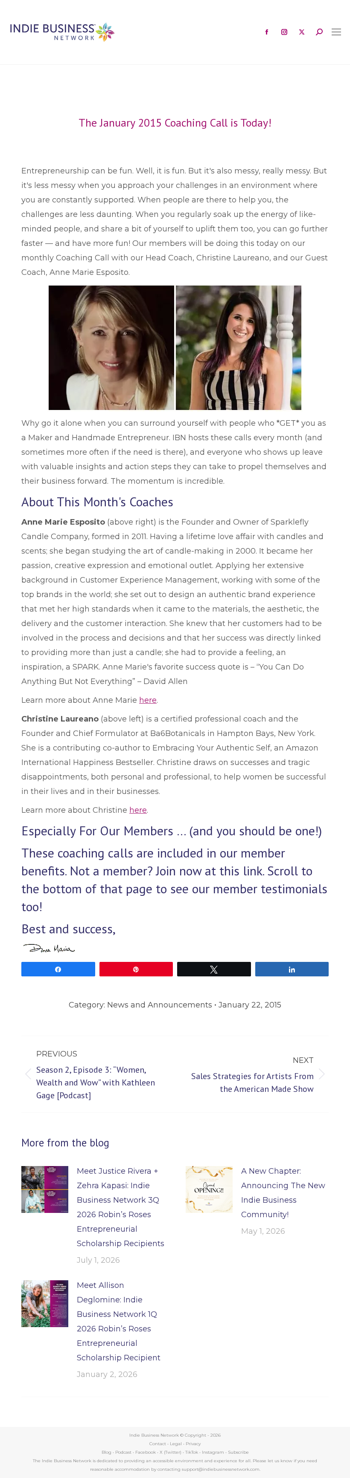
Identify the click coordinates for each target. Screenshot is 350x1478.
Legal (176, 1443)
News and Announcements (159, 1005)
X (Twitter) (171, 1452)
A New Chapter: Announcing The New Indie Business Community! (283, 1192)
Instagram (213, 1452)
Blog (106, 1452)
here (148, 700)
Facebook (145, 1452)
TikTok (191, 1452)
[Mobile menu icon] (336, 32)
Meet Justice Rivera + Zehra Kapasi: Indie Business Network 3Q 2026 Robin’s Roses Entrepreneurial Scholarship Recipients (120, 1207)
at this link (233, 870)
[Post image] (44, 1189)
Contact (157, 1443)
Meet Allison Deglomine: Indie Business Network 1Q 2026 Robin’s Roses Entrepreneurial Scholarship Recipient (118, 1322)
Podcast (123, 1452)
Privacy (193, 1443)
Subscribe (238, 1452)
